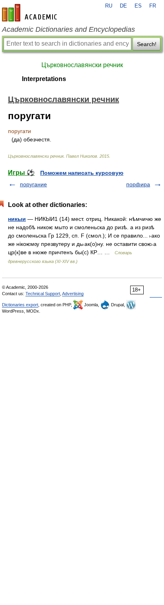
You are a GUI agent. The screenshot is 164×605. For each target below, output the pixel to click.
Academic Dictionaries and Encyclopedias (68, 29)
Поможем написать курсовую (81, 173)
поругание (33, 184)
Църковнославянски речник (82, 65)
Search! (146, 44)
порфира (138, 184)
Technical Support (42, 293)
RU (108, 6)
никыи (17, 219)
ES (138, 6)
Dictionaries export (20, 304)
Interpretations (44, 78)
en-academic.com (30, 12)
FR (152, 6)
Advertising (73, 293)
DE (123, 6)
